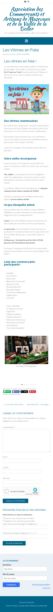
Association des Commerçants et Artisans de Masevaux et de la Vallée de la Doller (26, 19)
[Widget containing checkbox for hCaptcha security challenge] (21, 491)
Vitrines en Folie (14, 394)
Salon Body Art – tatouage (38, 404)
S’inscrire (46, 588)
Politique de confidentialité (38, 606)
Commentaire (9, 427)
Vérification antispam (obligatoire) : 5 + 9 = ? (20, 533)
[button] (6, 359)
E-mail (6, 467)
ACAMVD (26, 54)
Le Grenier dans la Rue (13, 404)
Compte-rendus (24, 606)
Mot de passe (8, 574)
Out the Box (30, 602)
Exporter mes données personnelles (19, 518)
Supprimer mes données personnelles (20, 521)
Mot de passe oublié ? (41, 584)
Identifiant (7, 565)
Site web (6, 478)
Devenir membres (12, 606)
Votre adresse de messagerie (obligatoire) (20, 524)
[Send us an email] (25, 1)
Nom (5, 457)
